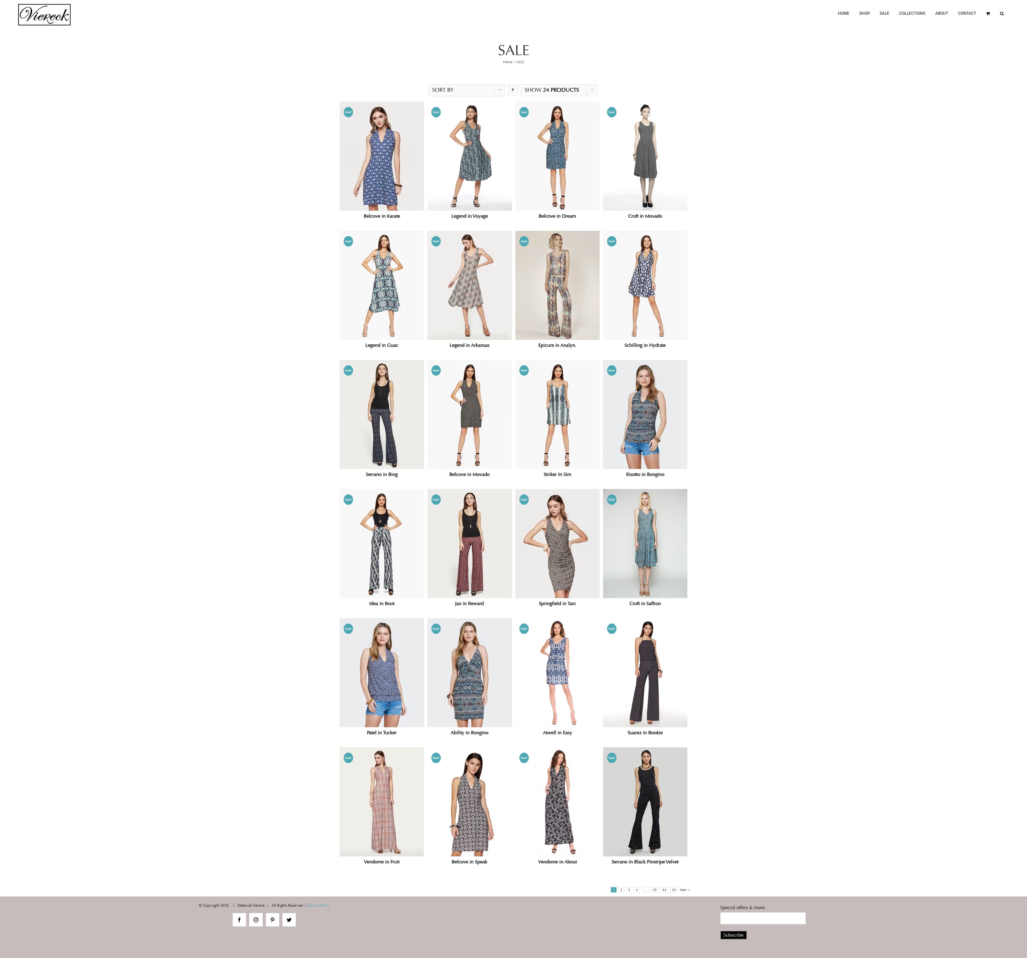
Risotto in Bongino (645, 474)
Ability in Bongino (469, 733)
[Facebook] (239, 919)
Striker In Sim (557, 474)
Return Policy (318, 905)
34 (664, 890)
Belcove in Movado (469, 474)
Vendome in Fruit (382, 862)
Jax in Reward (469, 603)
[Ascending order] (513, 89)
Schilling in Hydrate (645, 345)
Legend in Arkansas (469, 345)
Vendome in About (557, 862)
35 (674, 890)
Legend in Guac (381, 345)
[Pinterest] (272, 919)
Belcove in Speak (469, 862)
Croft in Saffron (645, 603)
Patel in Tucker (382, 733)
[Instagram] (256, 919)
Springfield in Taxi (557, 603)
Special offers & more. (743, 907)
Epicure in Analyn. (557, 345)
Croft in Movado (645, 216)
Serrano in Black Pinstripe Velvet (645, 862)
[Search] (1002, 13)
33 (655, 890)
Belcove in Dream (557, 216)
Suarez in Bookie (645, 733)
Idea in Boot (381, 603)
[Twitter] (289, 919)
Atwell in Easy (557, 733)
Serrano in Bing (382, 474)
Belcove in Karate (382, 216)
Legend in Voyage (469, 216)
